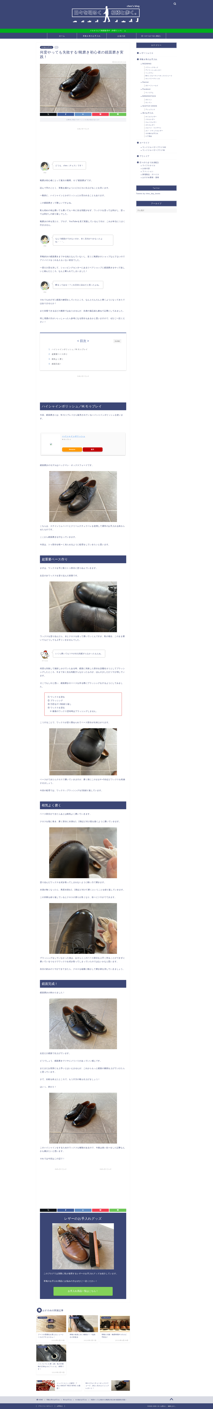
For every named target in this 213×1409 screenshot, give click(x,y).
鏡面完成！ (57, 364)
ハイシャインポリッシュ (73, 436)
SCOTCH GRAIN (149, 106)
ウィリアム (149, 92)
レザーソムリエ (146, 53)
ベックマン (149, 73)
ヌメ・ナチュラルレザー (154, 131)
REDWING (146, 64)
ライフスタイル (148, 165)
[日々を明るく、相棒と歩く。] (106, 26)
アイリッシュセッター (153, 70)
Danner (145, 82)
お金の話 (121, 36)
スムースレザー (151, 122)
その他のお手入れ (46, 47)
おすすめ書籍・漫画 (150, 177)
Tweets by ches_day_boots (148, 194)
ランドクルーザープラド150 (154, 147)
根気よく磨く (58, 359)
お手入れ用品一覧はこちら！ (83, 1291)
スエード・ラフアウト (153, 128)
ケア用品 (148, 136)
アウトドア (144, 156)
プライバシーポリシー (45, 1406)
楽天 (92, 449)
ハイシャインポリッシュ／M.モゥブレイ (70, 349)
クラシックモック (151, 67)
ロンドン (148, 102)
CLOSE (117, 341)
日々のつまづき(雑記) (151, 36)
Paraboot (146, 89)
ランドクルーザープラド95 (153, 150)
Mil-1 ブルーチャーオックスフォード (158, 76)
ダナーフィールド (151, 85)
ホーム (62, 36)
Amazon (72, 449)
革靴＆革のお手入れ (92, 36)
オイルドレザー (151, 117)
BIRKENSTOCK (149, 96)
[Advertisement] (83, 140)
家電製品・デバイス (150, 174)
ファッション (147, 171)
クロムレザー (150, 119)
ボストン (148, 100)
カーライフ (144, 143)
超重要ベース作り (60, 354)
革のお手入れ (147, 113)
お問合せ (60, 1406)
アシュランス (150, 109)
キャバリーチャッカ (152, 78)
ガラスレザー (150, 125)
